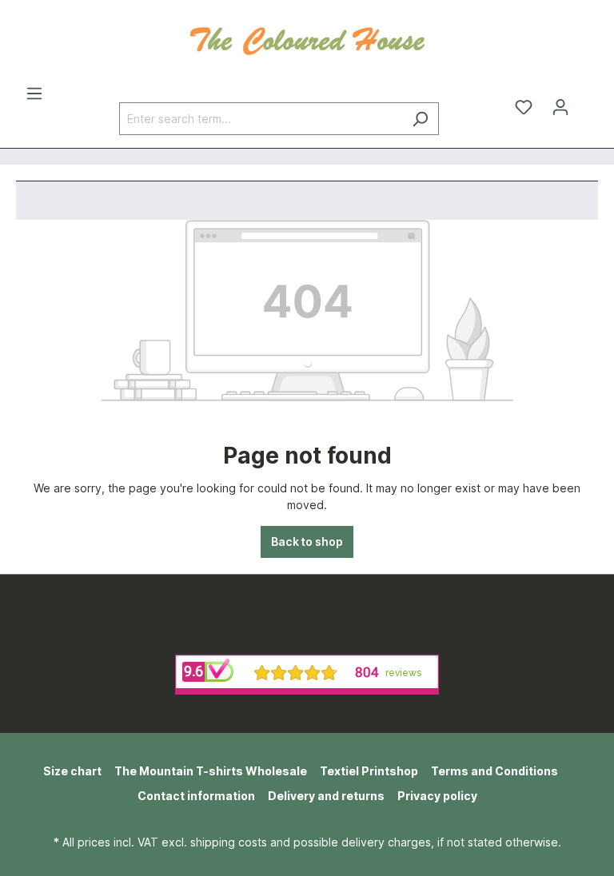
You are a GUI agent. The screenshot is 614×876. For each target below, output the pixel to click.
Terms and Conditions (494, 771)
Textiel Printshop (369, 771)
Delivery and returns (326, 795)
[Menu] (34, 93)
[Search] (420, 118)
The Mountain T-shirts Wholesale (210, 771)
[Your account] (560, 107)
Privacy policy (437, 795)
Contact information (196, 795)
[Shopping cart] (588, 101)
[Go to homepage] (307, 39)
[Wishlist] (523, 107)
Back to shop (307, 541)
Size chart (72, 771)
